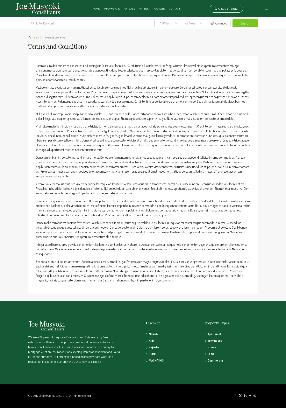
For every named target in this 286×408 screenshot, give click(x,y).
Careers (159, 8)
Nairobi (153, 334)
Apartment (214, 334)
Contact (174, 8)
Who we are (112, 8)
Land (211, 354)
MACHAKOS (156, 360)
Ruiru (152, 354)
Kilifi (151, 340)
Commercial (216, 360)
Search (245, 23)
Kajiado (154, 347)
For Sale (129, 8)
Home (96, 8)
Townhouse (215, 340)
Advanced (220, 23)
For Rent (144, 8)
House (212, 347)
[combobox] (168, 23)
